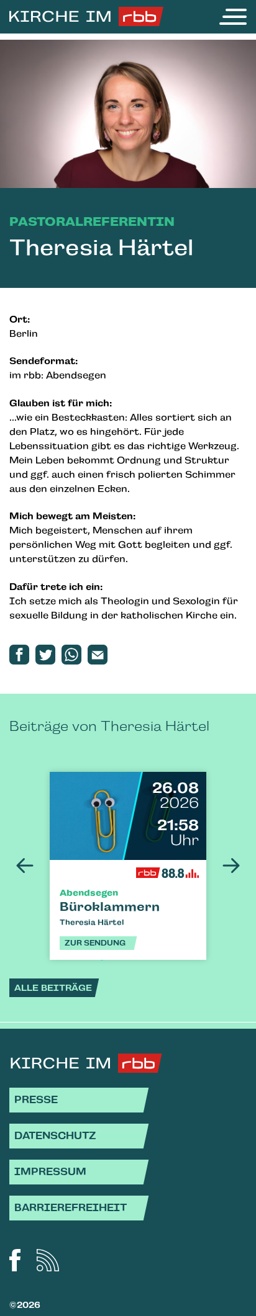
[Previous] (25, 865)
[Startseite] (86, 17)
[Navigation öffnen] (233, 17)
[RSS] (48, 1260)
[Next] (231, 865)
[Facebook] (15, 1260)
